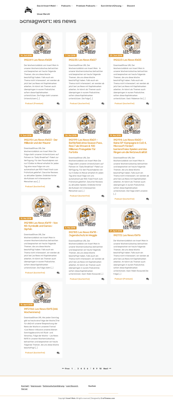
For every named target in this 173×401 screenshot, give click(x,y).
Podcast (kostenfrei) (80, 103)
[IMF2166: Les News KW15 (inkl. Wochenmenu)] (41, 293)
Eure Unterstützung (111, 6)
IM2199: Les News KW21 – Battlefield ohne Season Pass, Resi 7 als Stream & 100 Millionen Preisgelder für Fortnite (86, 146)
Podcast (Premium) (34, 103)
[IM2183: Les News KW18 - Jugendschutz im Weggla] (86, 216)
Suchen (92, 386)
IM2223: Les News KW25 (127, 59)
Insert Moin (70, 398)
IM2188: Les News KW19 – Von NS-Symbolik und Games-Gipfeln (41, 226)
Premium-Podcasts (85, 6)
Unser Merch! (43, 14)
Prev (67, 369)
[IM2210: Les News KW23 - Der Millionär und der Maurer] (41, 124)
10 (100, 369)
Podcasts (66, 6)
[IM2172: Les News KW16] (131, 219)
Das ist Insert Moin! (46, 6)
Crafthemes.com (108, 398)
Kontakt (25, 386)
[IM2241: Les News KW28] (41, 44)
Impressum (36, 386)
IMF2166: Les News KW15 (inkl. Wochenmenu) (41, 310)
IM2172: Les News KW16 (127, 235)
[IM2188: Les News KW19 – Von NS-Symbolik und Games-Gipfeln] (41, 207)
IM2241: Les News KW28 (38, 59)
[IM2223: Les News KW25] (131, 44)
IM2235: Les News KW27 (82, 59)
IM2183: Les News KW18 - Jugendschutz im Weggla (83, 234)
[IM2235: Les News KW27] (86, 44)
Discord (131, 6)
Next (105, 369)
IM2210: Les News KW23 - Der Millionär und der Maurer (41, 141)
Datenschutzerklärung (53, 386)
